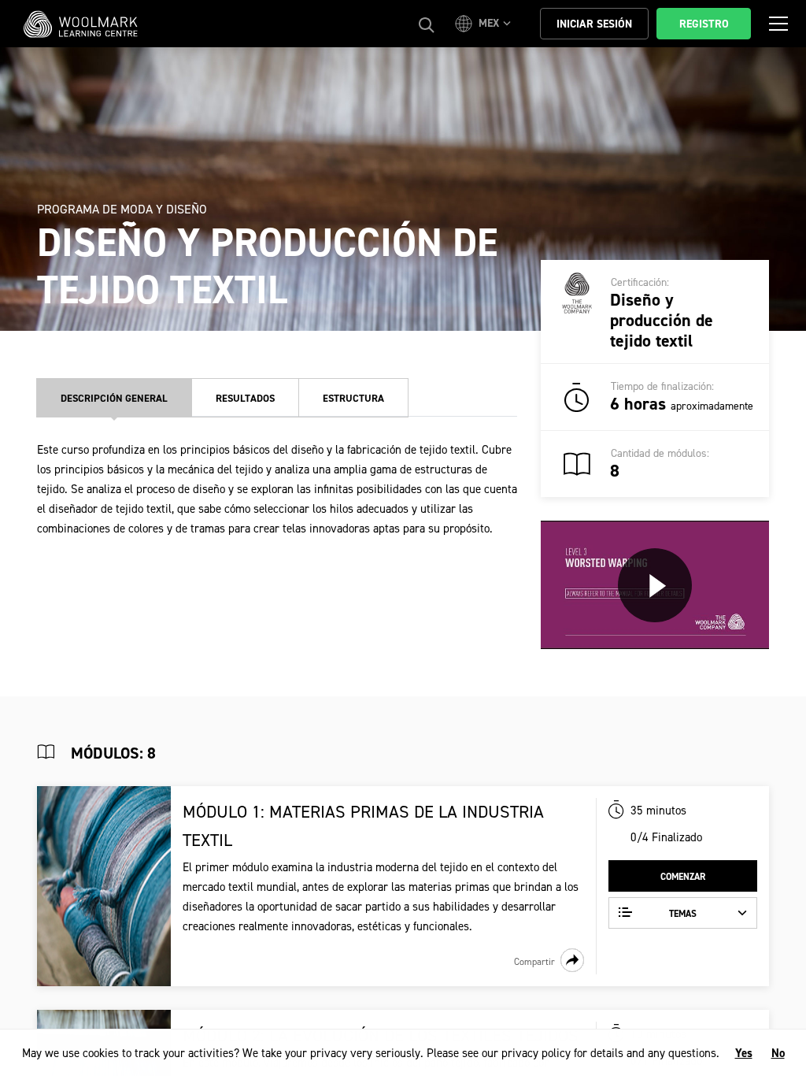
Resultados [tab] (245, 398)
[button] (485, 23)
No (778, 1053)
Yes (743, 1053)
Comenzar (682, 876)
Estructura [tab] (353, 398)
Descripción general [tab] (114, 398)
